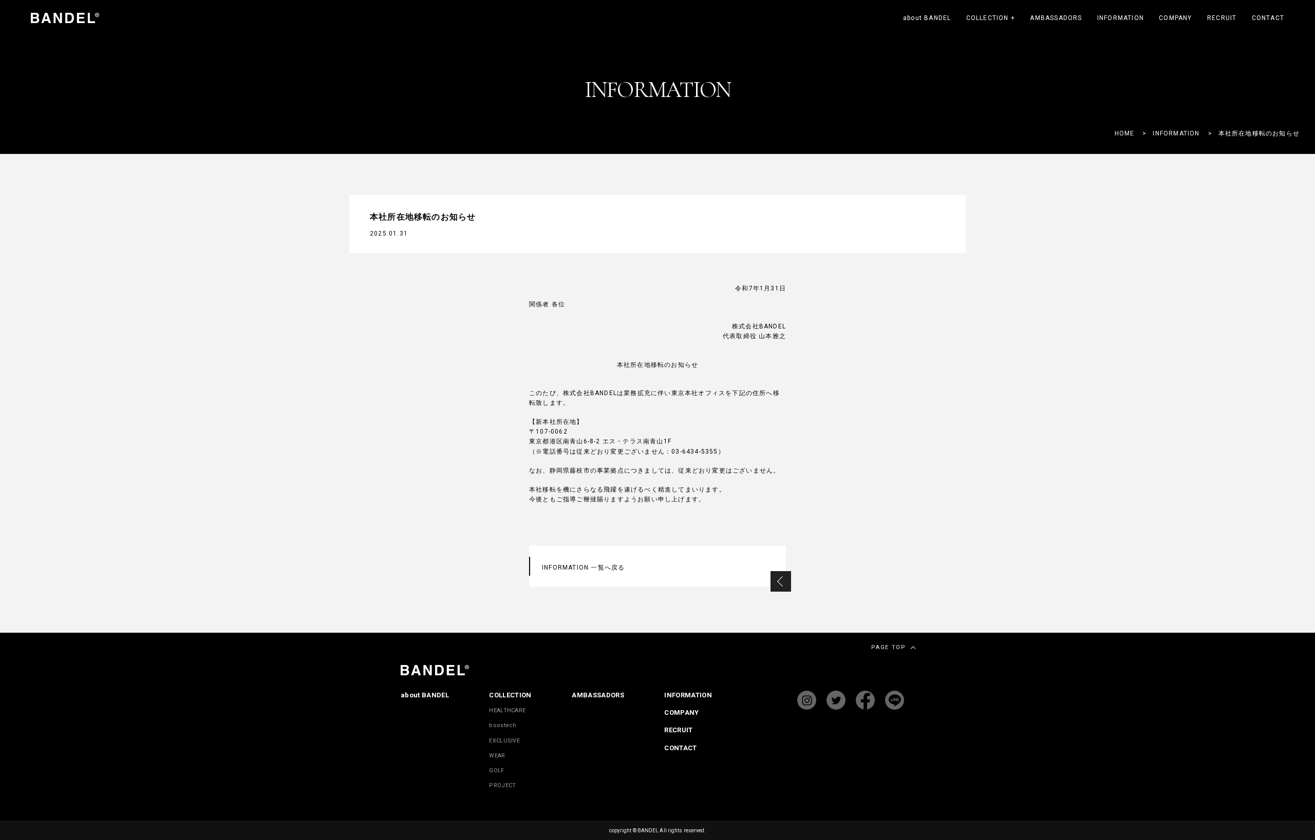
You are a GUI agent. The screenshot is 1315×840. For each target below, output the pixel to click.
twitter (836, 700)
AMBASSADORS (1056, 18)
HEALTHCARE (507, 710)
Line (894, 700)
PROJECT (502, 785)
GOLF (496, 770)
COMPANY (1175, 18)
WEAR (497, 755)
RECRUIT (1221, 18)
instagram (806, 700)
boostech (502, 725)
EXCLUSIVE (504, 740)
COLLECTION (990, 18)
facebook (865, 700)
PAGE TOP (888, 647)
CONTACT (1268, 18)
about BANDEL (927, 18)
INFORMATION (1120, 18)
